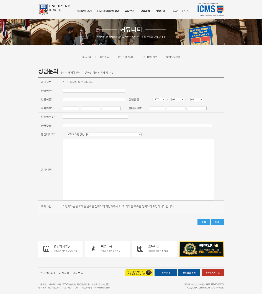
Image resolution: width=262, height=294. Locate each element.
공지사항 (64, 272)
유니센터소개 (47, 272)
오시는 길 (78, 272)
